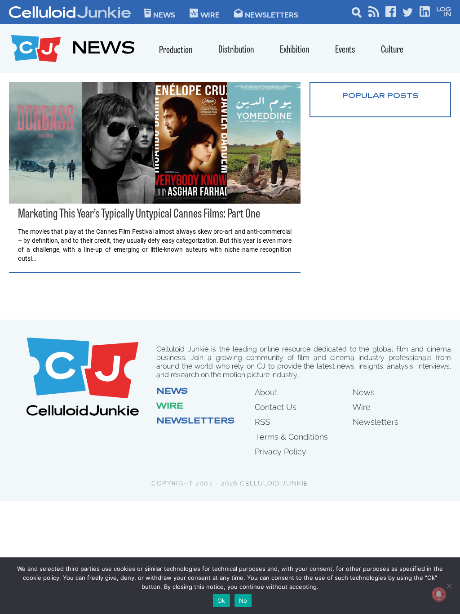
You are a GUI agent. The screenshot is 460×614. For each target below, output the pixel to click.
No (243, 600)
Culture (392, 50)
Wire (169, 406)
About (266, 392)
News (164, 14)
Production (175, 50)
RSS (262, 422)
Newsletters (271, 14)
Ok (221, 600)
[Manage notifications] (439, 594)
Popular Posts (380, 96)
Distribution (236, 50)
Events (345, 50)
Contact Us (275, 407)
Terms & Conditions (291, 436)
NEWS (103, 49)
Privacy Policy (280, 451)
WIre (210, 14)
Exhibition (294, 50)
